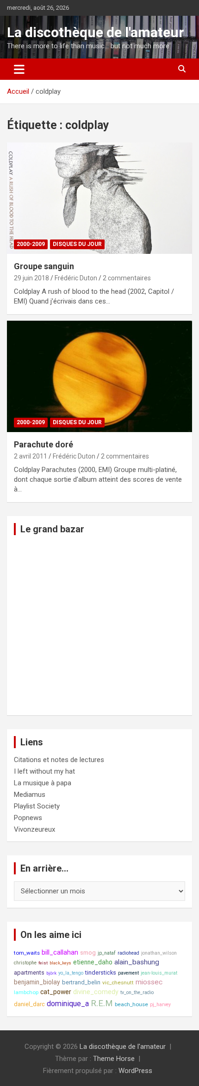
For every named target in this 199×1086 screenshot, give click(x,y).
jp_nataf (107, 953)
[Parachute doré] (99, 376)
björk (51, 973)
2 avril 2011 (30, 456)
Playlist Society (37, 806)
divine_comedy (95, 992)
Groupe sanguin (44, 266)
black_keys (60, 962)
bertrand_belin (81, 982)
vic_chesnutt (118, 982)
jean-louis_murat (159, 973)
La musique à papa (42, 783)
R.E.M (102, 1003)
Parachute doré (43, 444)
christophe (25, 963)
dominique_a (68, 1003)
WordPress (135, 1071)
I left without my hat (44, 771)
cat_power (55, 992)
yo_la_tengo (70, 973)
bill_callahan (60, 953)
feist (43, 962)
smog (88, 952)
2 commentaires (127, 278)
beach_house (131, 1004)
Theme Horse (114, 1058)
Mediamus (29, 794)
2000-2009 (31, 244)
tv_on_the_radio (137, 992)
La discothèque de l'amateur (95, 32)
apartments (29, 972)
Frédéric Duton (76, 278)
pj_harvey (160, 1005)
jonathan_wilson (159, 953)
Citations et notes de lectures (59, 760)
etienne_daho (92, 962)
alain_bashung (136, 962)
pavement (128, 973)
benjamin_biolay (37, 982)
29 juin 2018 (31, 278)
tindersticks (100, 972)
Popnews (28, 818)
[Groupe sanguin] (99, 198)
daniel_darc (29, 1004)
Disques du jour (77, 244)
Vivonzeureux (34, 829)
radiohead (128, 953)
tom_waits (27, 953)
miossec (149, 982)
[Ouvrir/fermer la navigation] (19, 69)
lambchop (26, 992)
